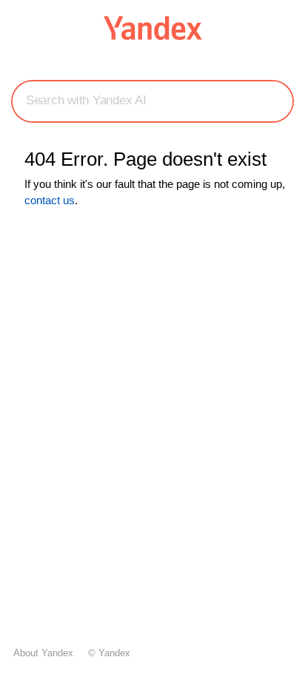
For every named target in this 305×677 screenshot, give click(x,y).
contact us (49, 200)
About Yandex (43, 653)
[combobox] (152, 101)
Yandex (114, 653)
